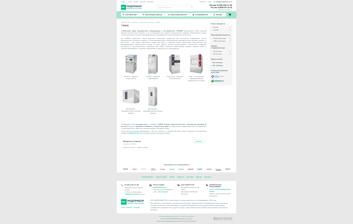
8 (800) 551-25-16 (134, 133)
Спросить (199, 141)
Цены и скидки (161, 177)
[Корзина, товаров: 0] (230, 14)
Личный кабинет (148, 177)
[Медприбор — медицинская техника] (131, 7)
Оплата (136, 1)
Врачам (129, 207)
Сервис (123, 1)
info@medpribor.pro (224, 2)
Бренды (219, 15)
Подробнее (131, 84)
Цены (130, 1)
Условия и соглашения (187, 216)
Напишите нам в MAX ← (225, 9)
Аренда (199, 177)
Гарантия (143, 1)
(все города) (163, 192)
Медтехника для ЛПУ (179, 15)
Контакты (202, 1)
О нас (210, 1)
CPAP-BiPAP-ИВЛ (131, 15)
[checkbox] (221, 27)
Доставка (150, 1)
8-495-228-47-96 (132, 185)
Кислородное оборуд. (153, 15)
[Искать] (192, 7)
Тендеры (136, 207)
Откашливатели (201, 15)
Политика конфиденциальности (169, 216)
